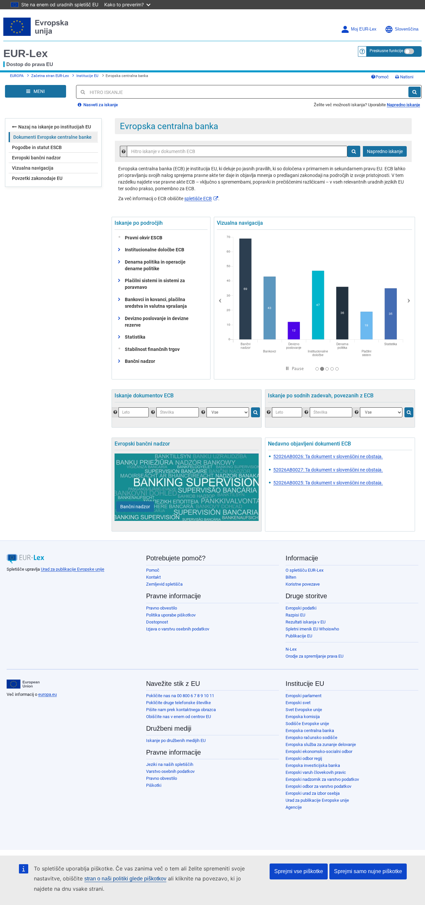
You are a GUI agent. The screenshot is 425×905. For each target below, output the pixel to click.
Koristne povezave (303, 584)
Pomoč (382, 76)
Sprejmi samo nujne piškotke (368, 871)
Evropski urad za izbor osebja (313, 793)
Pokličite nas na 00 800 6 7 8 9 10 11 (180, 695)
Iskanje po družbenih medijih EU (176, 740)
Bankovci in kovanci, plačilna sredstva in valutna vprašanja (156, 303)
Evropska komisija (303, 716)
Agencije (294, 807)
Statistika (135, 337)
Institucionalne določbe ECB (154, 249)
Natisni (406, 76)
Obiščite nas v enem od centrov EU (178, 716)
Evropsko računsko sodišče (311, 737)
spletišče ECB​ (198, 198)
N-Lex (291, 649)
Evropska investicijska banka (313, 765)
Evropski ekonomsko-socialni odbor (319, 751)
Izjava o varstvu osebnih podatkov (177, 628)
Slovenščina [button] (406, 29)
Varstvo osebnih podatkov (170, 771)
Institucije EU (87, 76)
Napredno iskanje (403, 104)
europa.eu (47, 694)
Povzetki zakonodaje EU (37, 178)
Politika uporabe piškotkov (171, 615)
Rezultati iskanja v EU (305, 621)
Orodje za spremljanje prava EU (314, 656)
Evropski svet (298, 702)
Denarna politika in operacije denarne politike (155, 265)
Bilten (291, 577)
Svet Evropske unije (304, 709)
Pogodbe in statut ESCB (37, 147)
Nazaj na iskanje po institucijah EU (54, 126)
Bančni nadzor (140, 361)
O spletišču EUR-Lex (304, 570)
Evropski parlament (303, 695)
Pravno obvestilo (161, 608)
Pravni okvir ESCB (143, 237)
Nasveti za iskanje (100, 104)
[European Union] (23, 684)
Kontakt (153, 577)
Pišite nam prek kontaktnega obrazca (181, 709)
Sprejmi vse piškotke (298, 871)
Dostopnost (157, 621)
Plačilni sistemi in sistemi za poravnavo (155, 284)
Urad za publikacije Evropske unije (72, 569)
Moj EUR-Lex (364, 29)
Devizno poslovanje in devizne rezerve (157, 322)
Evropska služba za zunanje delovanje (321, 744)
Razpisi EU (295, 615)
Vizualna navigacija (32, 168)
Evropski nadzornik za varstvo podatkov (322, 779)
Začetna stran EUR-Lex (50, 76)
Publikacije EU (299, 635)
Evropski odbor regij (304, 758)
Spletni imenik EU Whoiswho (312, 628)
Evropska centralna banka (310, 730)
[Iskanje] (414, 92)
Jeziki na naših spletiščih (169, 764)
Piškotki (153, 785)
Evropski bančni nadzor (36, 157)
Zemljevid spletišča (164, 584)
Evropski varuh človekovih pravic (316, 772)
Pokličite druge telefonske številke (178, 702)
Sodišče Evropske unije (307, 723)
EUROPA (17, 76)
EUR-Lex (25, 53)
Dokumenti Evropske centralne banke (52, 137)
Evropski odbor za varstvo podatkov (318, 786)
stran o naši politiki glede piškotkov (125, 878)
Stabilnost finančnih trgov (152, 349)
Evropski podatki (301, 608)
